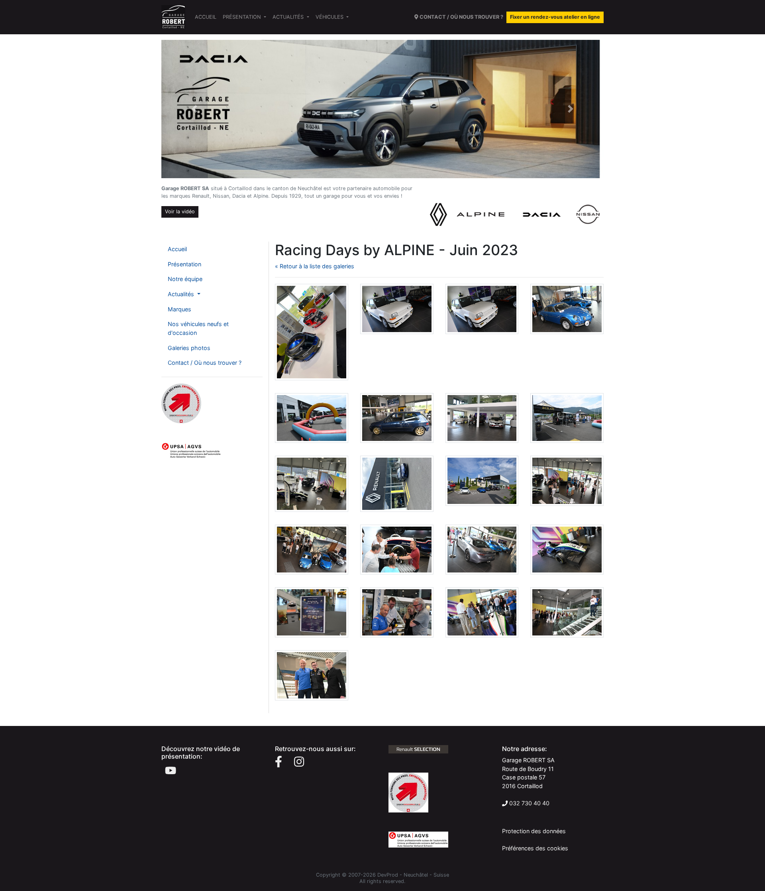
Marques (179, 309)
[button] (194, 109)
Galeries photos (189, 347)
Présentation (184, 264)
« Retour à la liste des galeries (314, 266)
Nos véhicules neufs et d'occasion (198, 328)
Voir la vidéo (180, 211)
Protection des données (534, 831)
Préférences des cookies (535, 848)
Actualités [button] (289, 17)
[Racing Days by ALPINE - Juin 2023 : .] (311, 331)
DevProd (387, 875)
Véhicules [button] (330, 17)
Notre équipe (185, 278)
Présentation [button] (243, 17)
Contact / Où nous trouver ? (204, 362)
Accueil (205, 17)
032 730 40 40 (529, 803)
